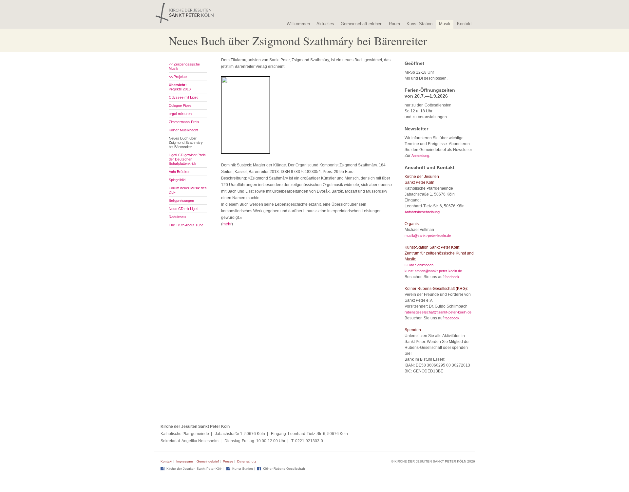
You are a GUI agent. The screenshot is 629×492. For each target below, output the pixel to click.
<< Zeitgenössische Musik (184, 66)
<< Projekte (178, 77)
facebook (452, 277)
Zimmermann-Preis (184, 122)
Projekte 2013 (180, 87)
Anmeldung (420, 156)
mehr (227, 224)
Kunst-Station (419, 23)
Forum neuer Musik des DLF (188, 190)
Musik (444, 23)
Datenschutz (246, 461)
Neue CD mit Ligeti (183, 209)
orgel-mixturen (180, 114)
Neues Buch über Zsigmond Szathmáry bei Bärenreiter (186, 142)
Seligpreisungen (181, 200)
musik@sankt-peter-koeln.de (428, 235)
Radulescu (177, 217)
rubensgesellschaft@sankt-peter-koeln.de (438, 312)
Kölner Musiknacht (183, 130)
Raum (394, 23)
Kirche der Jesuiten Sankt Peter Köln (194, 468)
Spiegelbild (177, 180)
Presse (228, 461)
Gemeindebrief (208, 461)
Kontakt (464, 23)
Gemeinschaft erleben (361, 23)
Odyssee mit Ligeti (183, 97)
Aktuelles (325, 23)
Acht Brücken (179, 172)
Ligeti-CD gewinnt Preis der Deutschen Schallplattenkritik (187, 159)
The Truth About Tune (186, 225)
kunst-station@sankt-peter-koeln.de (433, 271)
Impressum (184, 461)
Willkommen (298, 23)
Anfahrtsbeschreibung (422, 212)
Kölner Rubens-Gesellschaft (284, 468)
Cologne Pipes (180, 105)
